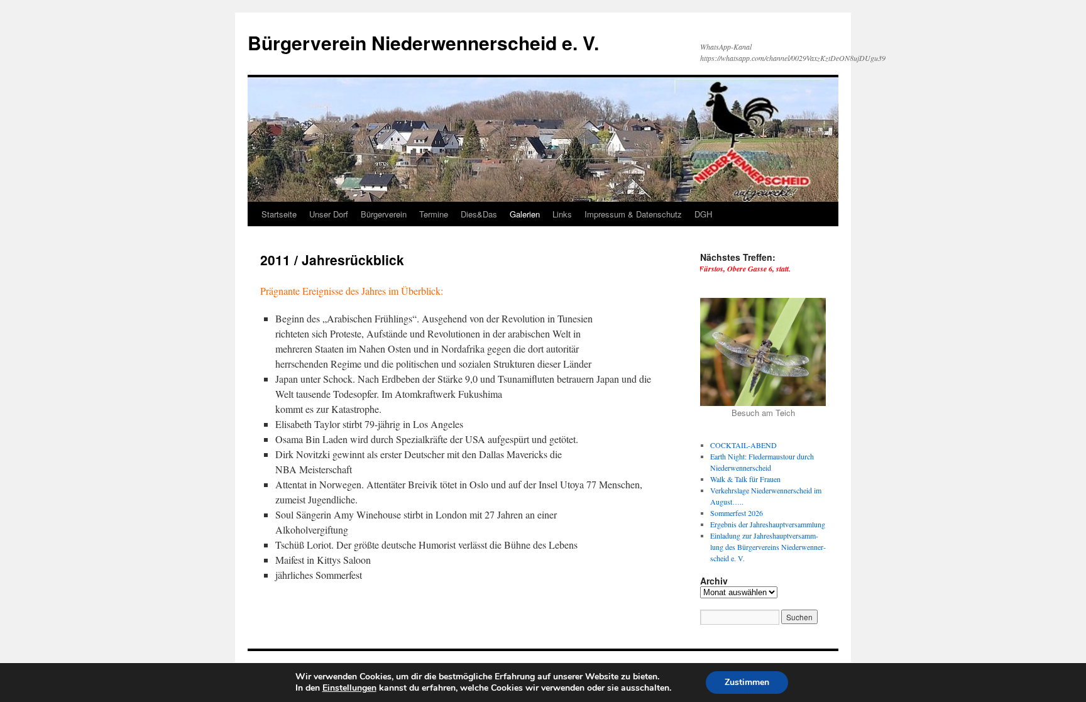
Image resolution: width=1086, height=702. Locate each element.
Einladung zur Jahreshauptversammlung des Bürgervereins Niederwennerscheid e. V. (768, 546)
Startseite (279, 214)
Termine (433, 214)
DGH (703, 214)
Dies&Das (479, 214)
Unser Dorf (328, 214)
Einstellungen (349, 688)
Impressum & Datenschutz (633, 214)
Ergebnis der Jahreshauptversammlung (767, 524)
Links (562, 214)
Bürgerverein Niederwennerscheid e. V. (423, 42)
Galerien (525, 214)
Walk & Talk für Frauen (745, 479)
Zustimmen (747, 682)
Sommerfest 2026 (736, 513)
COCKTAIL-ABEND (743, 445)
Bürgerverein (384, 214)
